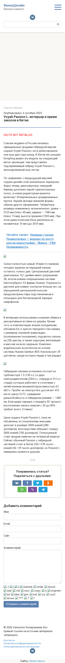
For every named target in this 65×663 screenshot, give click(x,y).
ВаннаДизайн (14, 5)
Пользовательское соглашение (21, 646)
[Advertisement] (32, 66)
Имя (6, 511)
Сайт (7, 535)
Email (7, 523)
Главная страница (13, 108)
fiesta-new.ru (37, 661)
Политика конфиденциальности (22, 643)
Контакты (9, 640)
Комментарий (12, 547)
